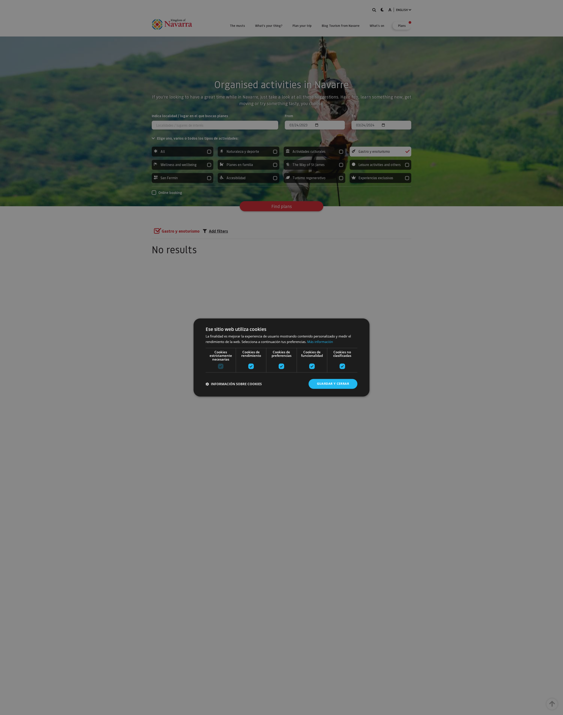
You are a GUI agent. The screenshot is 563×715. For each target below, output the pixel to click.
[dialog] (281, 357)
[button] (234, 384)
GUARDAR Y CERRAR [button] (333, 384)
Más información (320, 342)
